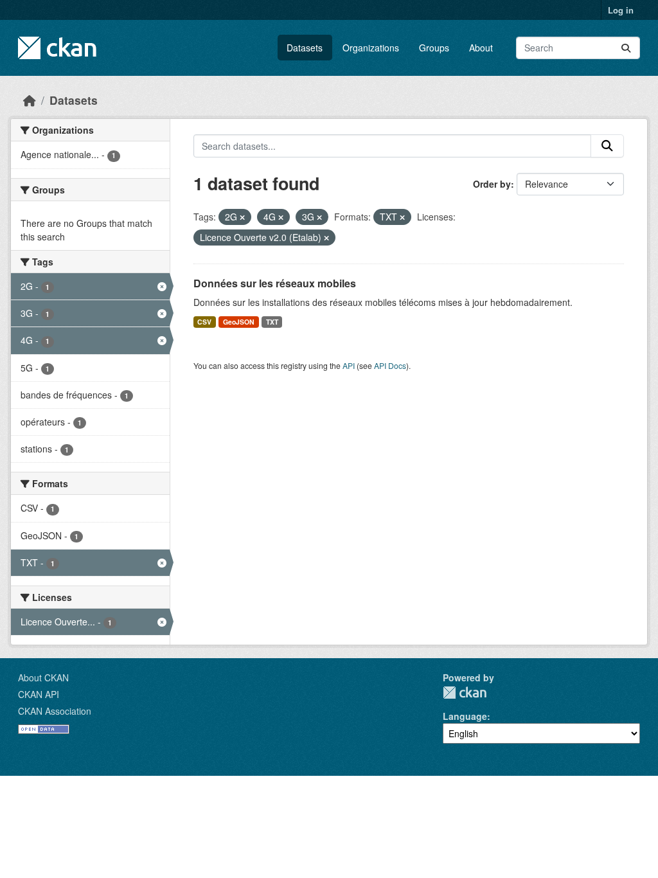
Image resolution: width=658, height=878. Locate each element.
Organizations (370, 47)
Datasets (305, 47)
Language (465, 716)
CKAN (464, 692)
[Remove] (242, 217)
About (481, 47)
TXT (272, 322)
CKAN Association (54, 710)
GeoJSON (238, 322)
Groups (434, 47)
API (348, 365)
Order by (492, 183)
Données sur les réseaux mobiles (274, 283)
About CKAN (43, 677)
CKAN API (38, 694)
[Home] (29, 100)
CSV (204, 322)
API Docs (390, 365)
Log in (621, 10)
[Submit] (626, 48)
